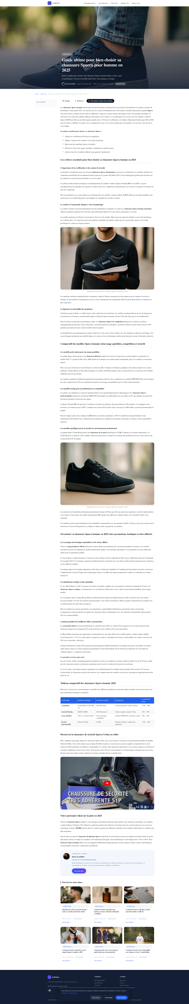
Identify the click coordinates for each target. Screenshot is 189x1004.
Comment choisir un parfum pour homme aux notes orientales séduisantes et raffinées (106, 911)
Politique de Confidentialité (127, 987)
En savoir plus (79, 871)
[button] (107, 783)
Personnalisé (108, 998)
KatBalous (53, 1000)
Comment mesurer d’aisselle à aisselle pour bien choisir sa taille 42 (138, 910)
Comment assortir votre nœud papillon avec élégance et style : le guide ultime (138, 951)
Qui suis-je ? (123, 980)
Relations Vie (125, 3)
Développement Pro (90, 3)
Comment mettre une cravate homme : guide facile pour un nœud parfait (106, 951)
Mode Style (114, 3)
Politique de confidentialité (69, 993)
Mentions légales (124, 985)
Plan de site (123, 990)
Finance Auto (136, 3)
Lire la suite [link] (65, 922)
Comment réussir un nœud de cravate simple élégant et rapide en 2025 (74, 951)
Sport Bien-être (103, 3)
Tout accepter (122, 998)
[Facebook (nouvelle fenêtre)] (50, 990)
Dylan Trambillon (71, 84)
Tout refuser (96, 998)
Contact (122, 983)
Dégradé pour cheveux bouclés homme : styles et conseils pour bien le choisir (75, 910)
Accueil (37, 94)
